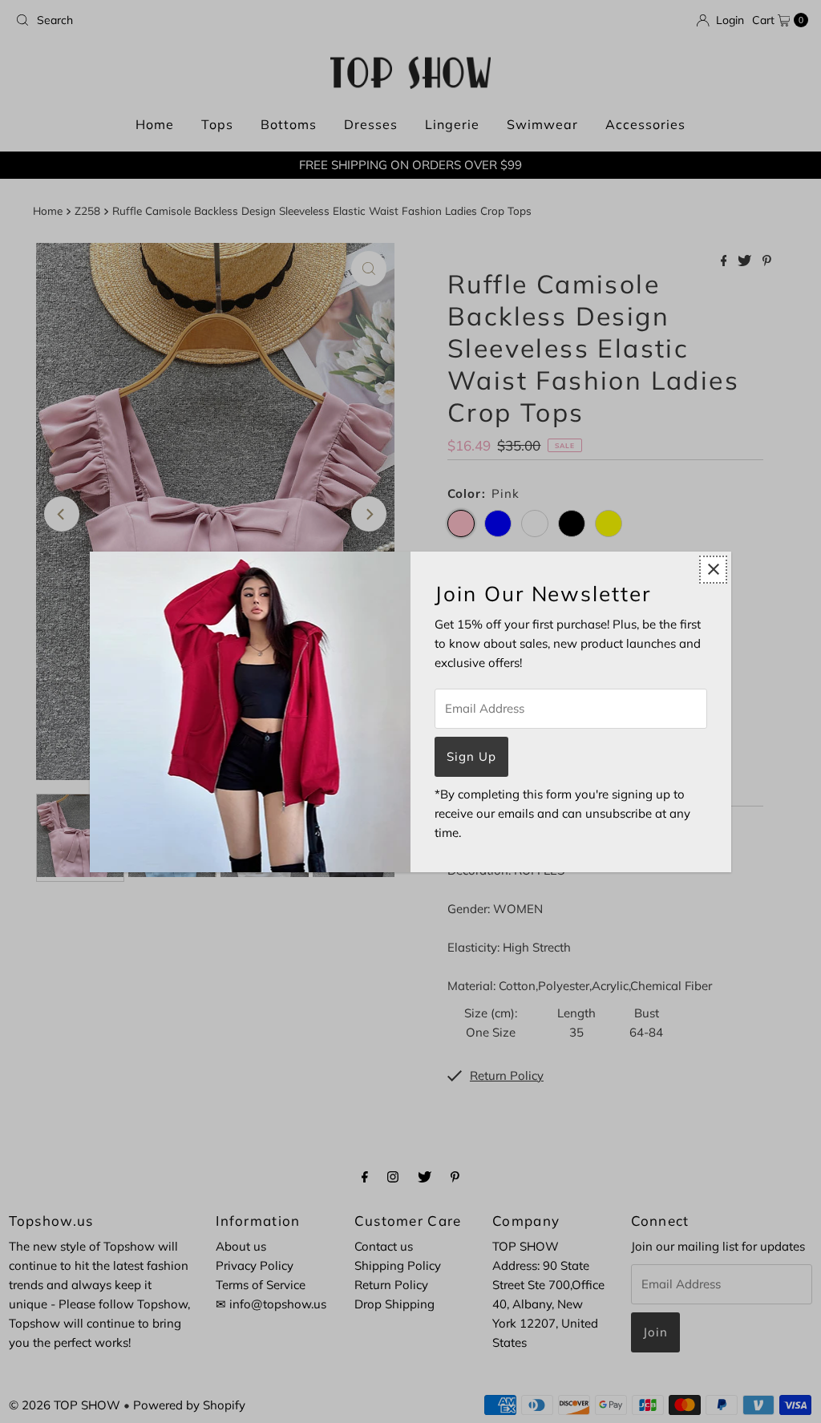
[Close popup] (713, 570)
